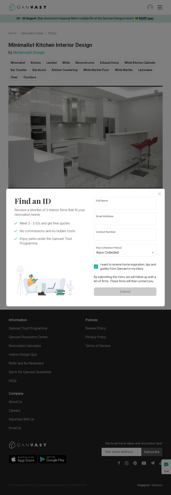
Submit (125, 292)
